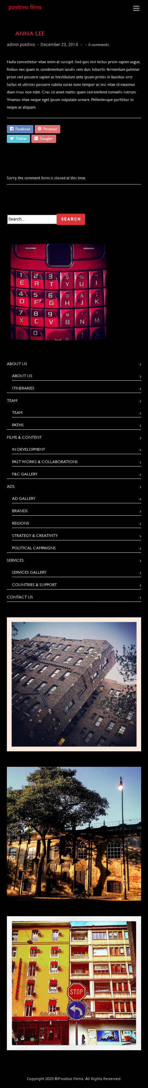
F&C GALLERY (25, 474)
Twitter (20, 138)
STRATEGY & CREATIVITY (35, 535)
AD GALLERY (23, 498)
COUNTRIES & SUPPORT (34, 584)
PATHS (18, 425)
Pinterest (49, 129)
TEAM (17, 412)
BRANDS (20, 510)
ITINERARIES (23, 388)
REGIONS (20, 523)
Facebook (21, 129)
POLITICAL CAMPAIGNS (34, 548)
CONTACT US (20, 597)
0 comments (98, 44)
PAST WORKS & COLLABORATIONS (45, 461)
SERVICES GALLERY (29, 572)
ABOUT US (22, 375)
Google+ (45, 138)
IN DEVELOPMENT (28, 449)
